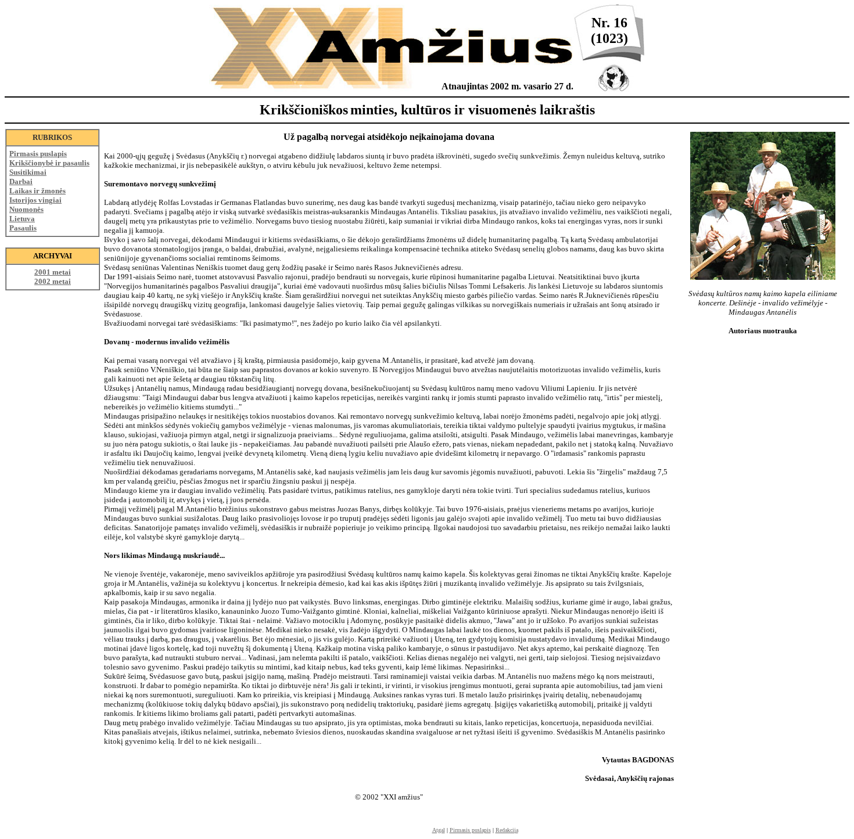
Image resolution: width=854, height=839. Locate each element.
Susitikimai (27, 172)
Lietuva (22, 218)
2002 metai (52, 281)
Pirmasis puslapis (38, 153)
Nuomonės (26, 209)
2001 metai (52, 272)
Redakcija (507, 830)
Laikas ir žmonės (37, 190)
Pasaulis (23, 228)
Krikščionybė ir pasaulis (49, 163)
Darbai (21, 181)
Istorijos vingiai (35, 200)
